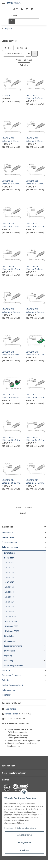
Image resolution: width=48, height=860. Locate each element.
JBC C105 (9, 563)
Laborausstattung (10, 547)
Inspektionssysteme (13, 646)
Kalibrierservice (8, 690)
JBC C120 (9, 572)
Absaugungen (10, 641)
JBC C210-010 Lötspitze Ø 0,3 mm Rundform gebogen (10, 310)
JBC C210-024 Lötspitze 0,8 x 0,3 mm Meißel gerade (11, 481)
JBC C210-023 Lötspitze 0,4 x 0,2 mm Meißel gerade (35, 439)
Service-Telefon (11, 714)
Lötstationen (9, 553)
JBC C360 (9, 597)
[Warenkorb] (32, 9)
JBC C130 (9, 577)
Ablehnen (24, 850)
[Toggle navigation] (3, 1)
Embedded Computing (11, 675)
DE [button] (14, 9)
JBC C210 (9, 582)
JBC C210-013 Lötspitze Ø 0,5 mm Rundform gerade (34, 310)
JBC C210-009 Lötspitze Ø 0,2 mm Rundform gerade (34, 268)
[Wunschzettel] (26, 9)
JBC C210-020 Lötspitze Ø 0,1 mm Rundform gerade (10, 396)
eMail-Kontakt (11, 709)
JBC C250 (9, 592)
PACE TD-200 (11, 621)
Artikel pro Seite (12, 54)
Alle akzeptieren (24, 835)
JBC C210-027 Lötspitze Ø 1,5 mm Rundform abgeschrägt (34, 481)
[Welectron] (14, 3)
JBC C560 (9, 612)
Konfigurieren (24, 842)
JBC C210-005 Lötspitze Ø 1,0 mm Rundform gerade (34, 182)
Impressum (9, 828)
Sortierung (22, 48)
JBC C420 (9, 602)
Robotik (5, 680)
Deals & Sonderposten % (12, 685)
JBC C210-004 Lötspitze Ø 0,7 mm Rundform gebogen (10, 182)
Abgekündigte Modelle (13, 665)
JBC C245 (9, 587)
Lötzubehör (9, 636)
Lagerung (8, 656)
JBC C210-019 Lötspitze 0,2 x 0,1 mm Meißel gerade (35, 353)
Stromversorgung (9, 542)
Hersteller (6, 695)
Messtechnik (7, 532)
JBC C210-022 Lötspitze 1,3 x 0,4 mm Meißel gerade (11, 439)
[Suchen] (12, 21)
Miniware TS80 (11, 626)
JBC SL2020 (10, 616)
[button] (21, 9)
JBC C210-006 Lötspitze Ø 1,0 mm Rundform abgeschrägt (10, 225)
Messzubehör (8, 537)
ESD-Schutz (9, 651)
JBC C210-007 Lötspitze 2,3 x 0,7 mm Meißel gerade (35, 225)
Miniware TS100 (12, 631)
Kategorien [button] (7, 527)
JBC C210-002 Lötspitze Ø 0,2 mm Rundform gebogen (10, 139)
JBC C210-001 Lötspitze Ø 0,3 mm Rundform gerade (34, 97)
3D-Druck (6, 670)
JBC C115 (9, 568)
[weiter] (43, 65)
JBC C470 (9, 607)
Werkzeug (8, 661)
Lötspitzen (9, 558)
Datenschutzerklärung (26, 828)
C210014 (6, 95)
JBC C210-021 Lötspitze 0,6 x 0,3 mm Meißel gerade (35, 396)
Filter (8, 48)
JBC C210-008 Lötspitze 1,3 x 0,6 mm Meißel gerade (11, 268)
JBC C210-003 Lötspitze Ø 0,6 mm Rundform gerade (34, 139)
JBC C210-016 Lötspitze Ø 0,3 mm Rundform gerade (10, 353)
